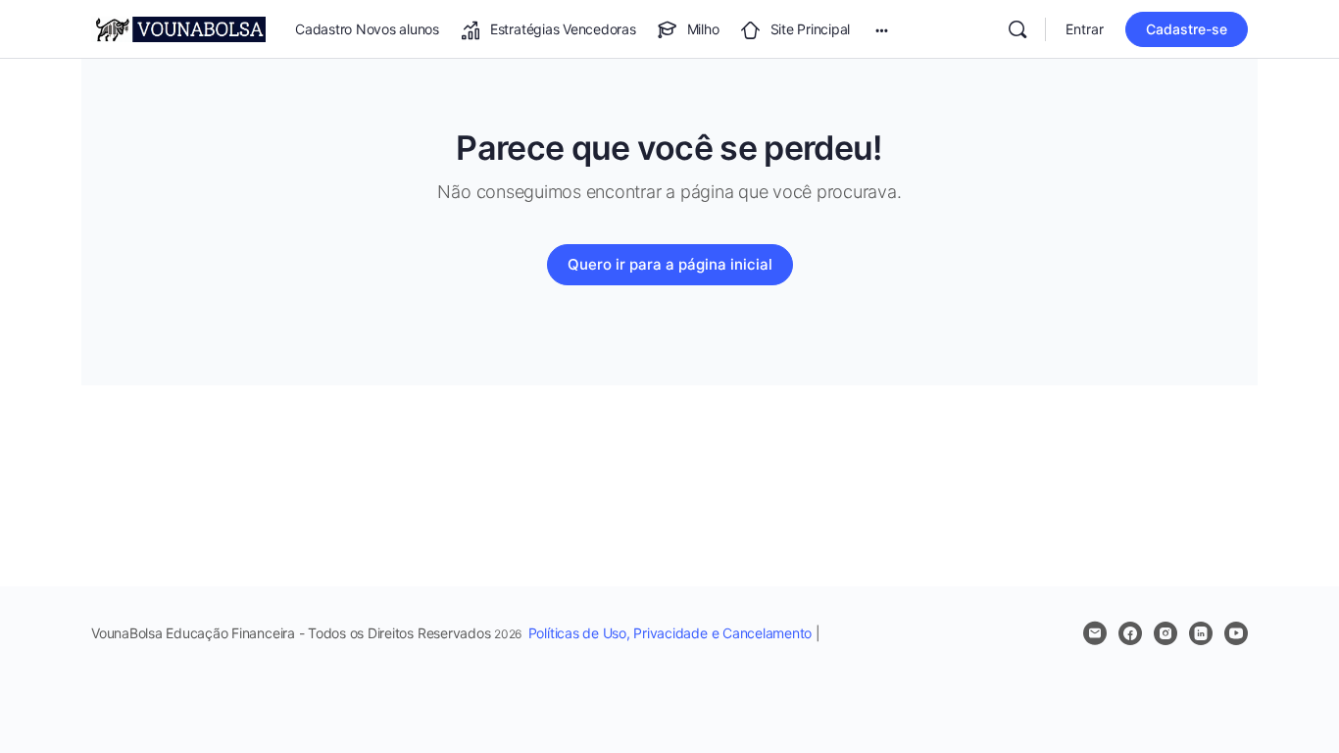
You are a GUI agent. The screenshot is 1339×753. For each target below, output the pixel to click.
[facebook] (1130, 633)
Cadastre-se (1186, 29)
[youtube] (1236, 633)
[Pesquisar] (1017, 29)
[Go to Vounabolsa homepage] (178, 28)
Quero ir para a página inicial (670, 264)
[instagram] (1165, 633)
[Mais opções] (881, 29)
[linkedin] (1201, 633)
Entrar (1085, 29)
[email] (1095, 633)
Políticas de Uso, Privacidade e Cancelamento (670, 633)
